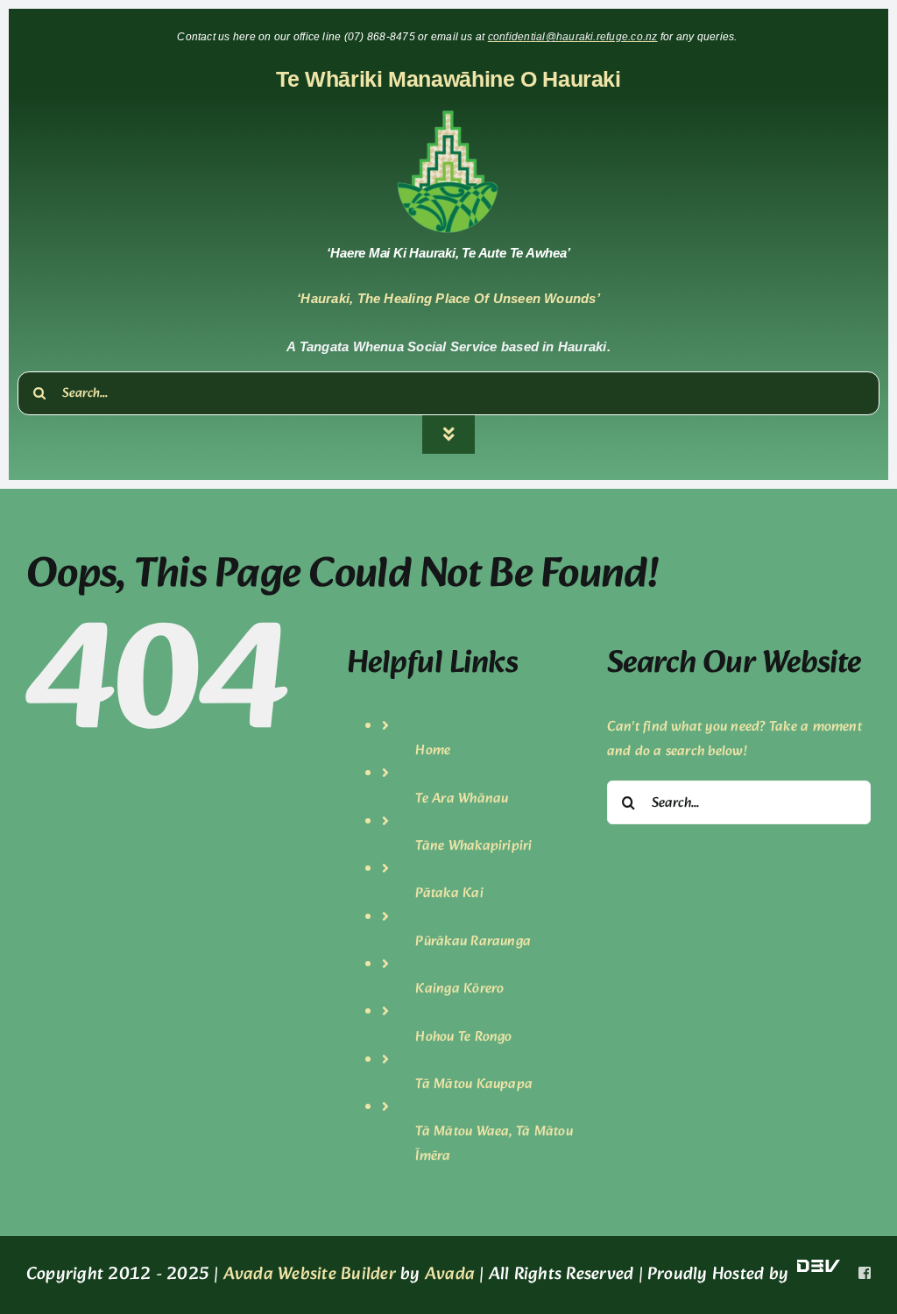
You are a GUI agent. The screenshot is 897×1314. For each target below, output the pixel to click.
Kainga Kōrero (459, 988)
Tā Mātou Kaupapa (474, 1084)
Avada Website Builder (309, 1274)
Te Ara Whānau (461, 798)
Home (432, 750)
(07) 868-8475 (381, 37)
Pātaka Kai (449, 893)
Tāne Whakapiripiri (473, 846)
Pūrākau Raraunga (473, 941)
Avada (450, 1274)
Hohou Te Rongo (463, 1037)
